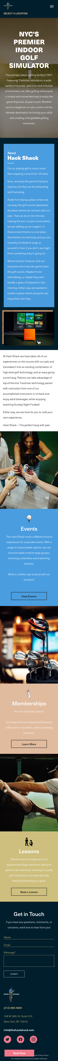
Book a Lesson (29, 892)
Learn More (29, 744)
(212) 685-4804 (13, 1008)
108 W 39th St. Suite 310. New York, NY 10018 (18, 1018)
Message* (10, 952)
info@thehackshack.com (19, 1030)
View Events (29, 596)
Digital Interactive (40, 1058)
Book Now (19, 1053)
